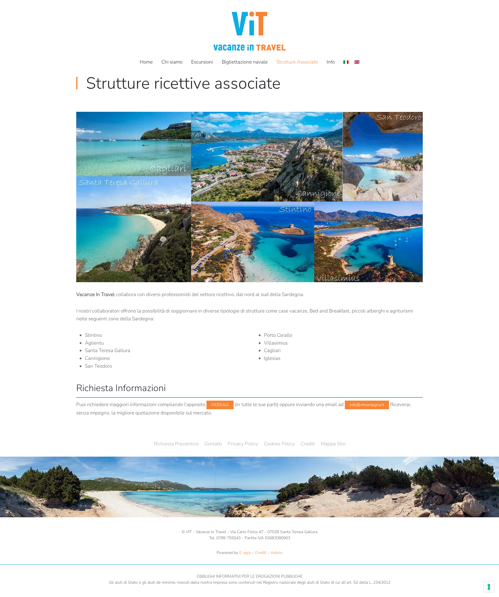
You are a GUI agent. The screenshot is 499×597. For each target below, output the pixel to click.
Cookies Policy (279, 443)
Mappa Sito (333, 443)
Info (331, 62)
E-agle (245, 552)
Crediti (308, 443)
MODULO (220, 405)
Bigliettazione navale (245, 62)
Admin (276, 552)
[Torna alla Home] (249, 31)
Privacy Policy (243, 443)
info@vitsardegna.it (367, 405)
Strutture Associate (297, 62)
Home (146, 62)
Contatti (213, 443)
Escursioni (202, 62)
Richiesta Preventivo (176, 443)
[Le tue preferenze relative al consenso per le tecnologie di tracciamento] (488, 586)
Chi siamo (172, 62)
